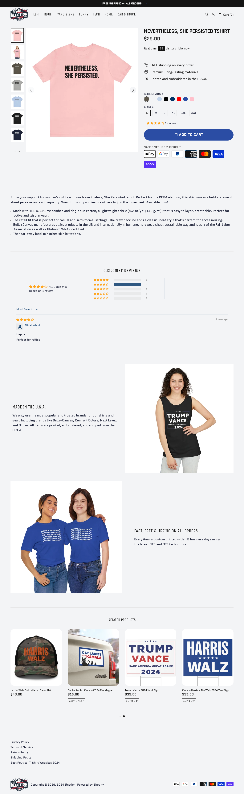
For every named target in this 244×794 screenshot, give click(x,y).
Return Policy (19, 752)
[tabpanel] (150, 670)
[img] (25, 320)
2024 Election (19, 14)
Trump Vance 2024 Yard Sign (141, 690)
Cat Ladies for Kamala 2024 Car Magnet (90, 690)
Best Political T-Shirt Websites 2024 (35, 763)
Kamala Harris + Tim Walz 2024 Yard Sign (205, 690)
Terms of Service (21, 747)
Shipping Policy (20, 757)
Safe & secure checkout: (163, 147)
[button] (156, 123)
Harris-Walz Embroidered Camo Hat (30, 690)
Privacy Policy (19, 742)
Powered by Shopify (90, 785)
